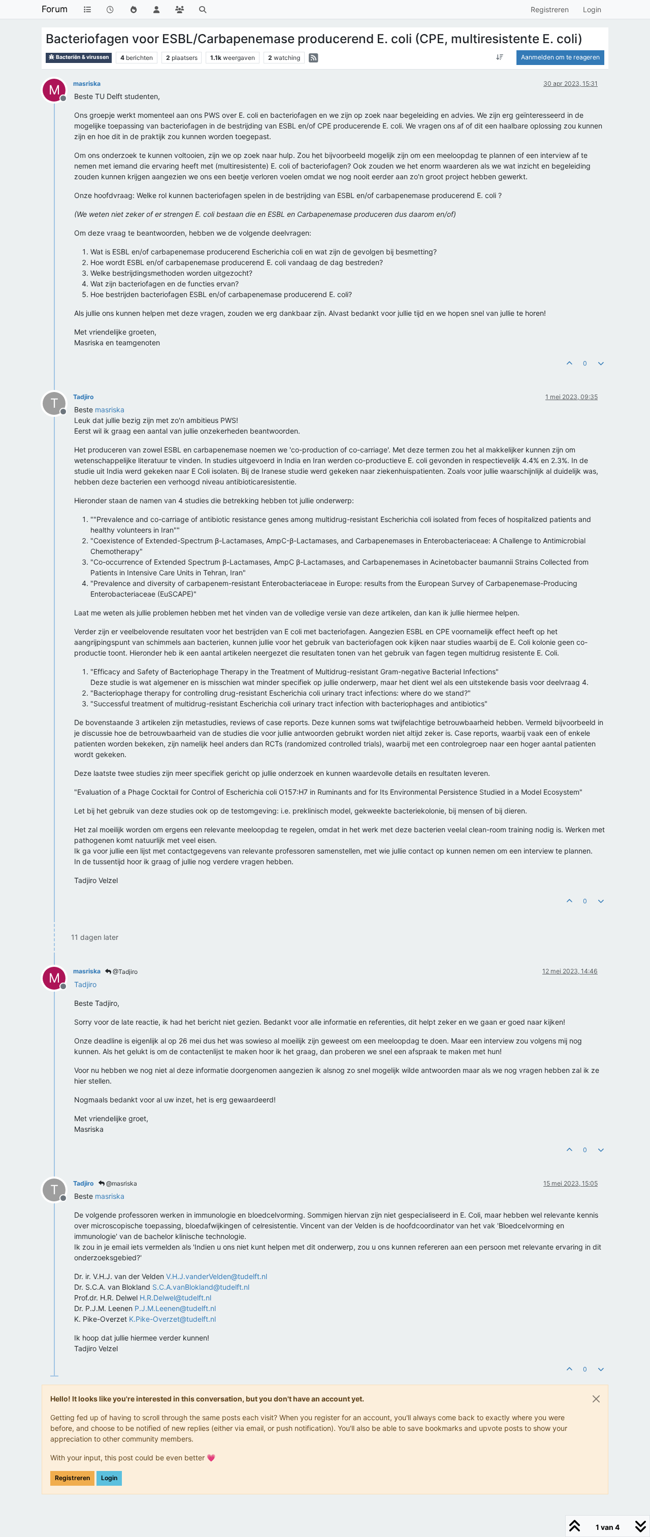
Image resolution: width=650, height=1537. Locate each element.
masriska (87, 83)
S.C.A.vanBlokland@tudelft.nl (200, 1287)
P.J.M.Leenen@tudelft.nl (175, 1308)
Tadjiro (83, 397)
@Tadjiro (124, 971)
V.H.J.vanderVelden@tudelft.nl (216, 1276)
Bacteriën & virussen (82, 57)
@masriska (121, 1183)
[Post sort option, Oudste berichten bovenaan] (500, 57)
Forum (55, 9)
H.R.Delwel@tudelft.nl (175, 1297)
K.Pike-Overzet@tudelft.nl (172, 1319)
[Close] (596, 1399)
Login (109, 1478)
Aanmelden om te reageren (560, 57)
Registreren (72, 1478)
